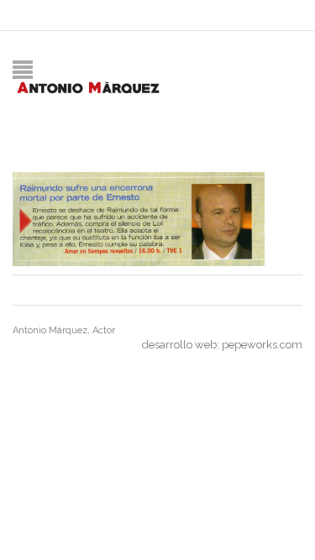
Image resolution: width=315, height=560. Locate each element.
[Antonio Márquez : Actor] (88, 86)
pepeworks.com (262, 344)
